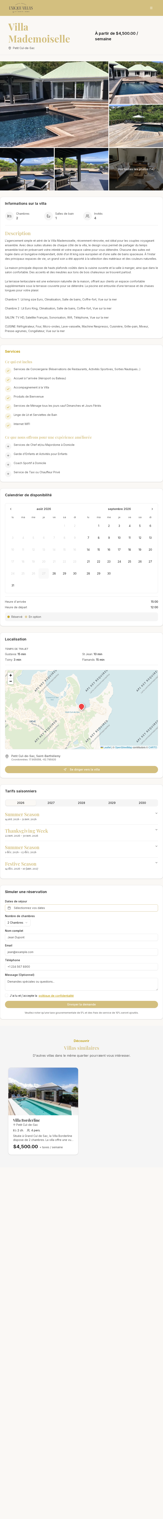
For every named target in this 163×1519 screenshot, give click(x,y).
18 (129, 549)
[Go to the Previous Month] (11, 509)
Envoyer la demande (81, 1004)
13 (150, 537)
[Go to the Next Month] (152, 509)
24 (119, 561)
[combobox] (18, 922)
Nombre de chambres (20, 916)
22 (98, 561)
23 (109, 561)
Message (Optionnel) (19, 974)
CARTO (152, 747)
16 (109, 549)
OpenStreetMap (123, 747)
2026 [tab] (20, 802)
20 (150, 549)
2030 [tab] (142, 802)
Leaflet (107, 747)
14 (88, 549)
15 (98, 549)
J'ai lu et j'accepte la (42, 995)
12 (140, 537)
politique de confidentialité (56, 995)
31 (13, 585)
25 (129, 561)
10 (119, 537)
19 (140, 549)
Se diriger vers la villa (85, 769)
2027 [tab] (51, 802)
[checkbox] (6, 995)
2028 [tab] (81, 802)
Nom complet (14, 930)
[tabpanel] (81, 841)
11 (130, 537)
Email (8, 945)
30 (75, 573)
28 (54, 573)
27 (150, 561)
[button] (81, 706)
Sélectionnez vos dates (29, 908)
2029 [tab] (111, 802)
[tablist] (81, 802)
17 (119, 549)
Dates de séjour (16, 901)
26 (140, 561)
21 (88, 561)
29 (64, 573)
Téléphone (12, 960)
